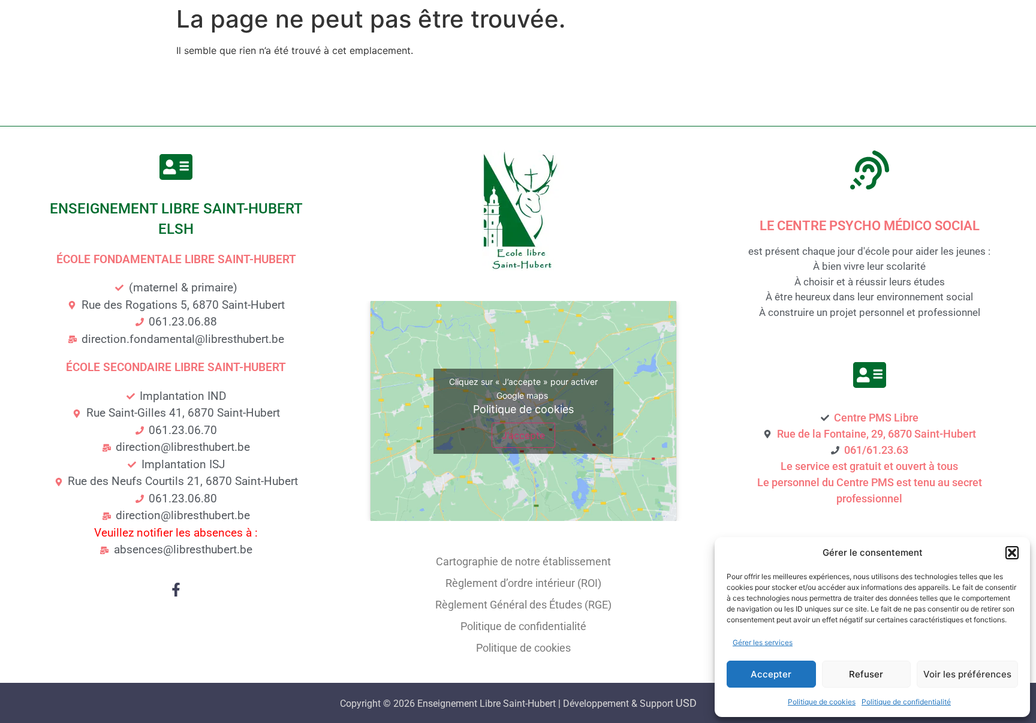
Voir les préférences (967, 674)
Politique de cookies (822, 701)
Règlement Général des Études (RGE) (523, 604)
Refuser (866, 674)
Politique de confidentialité (906, 701)
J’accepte (523, 435)
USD (686, 703)
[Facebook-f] (176, 590)
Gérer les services (763, 642)
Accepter (771, 674)
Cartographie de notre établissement (523, 561)
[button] (1012, 553)
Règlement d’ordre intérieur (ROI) (523, 583)
